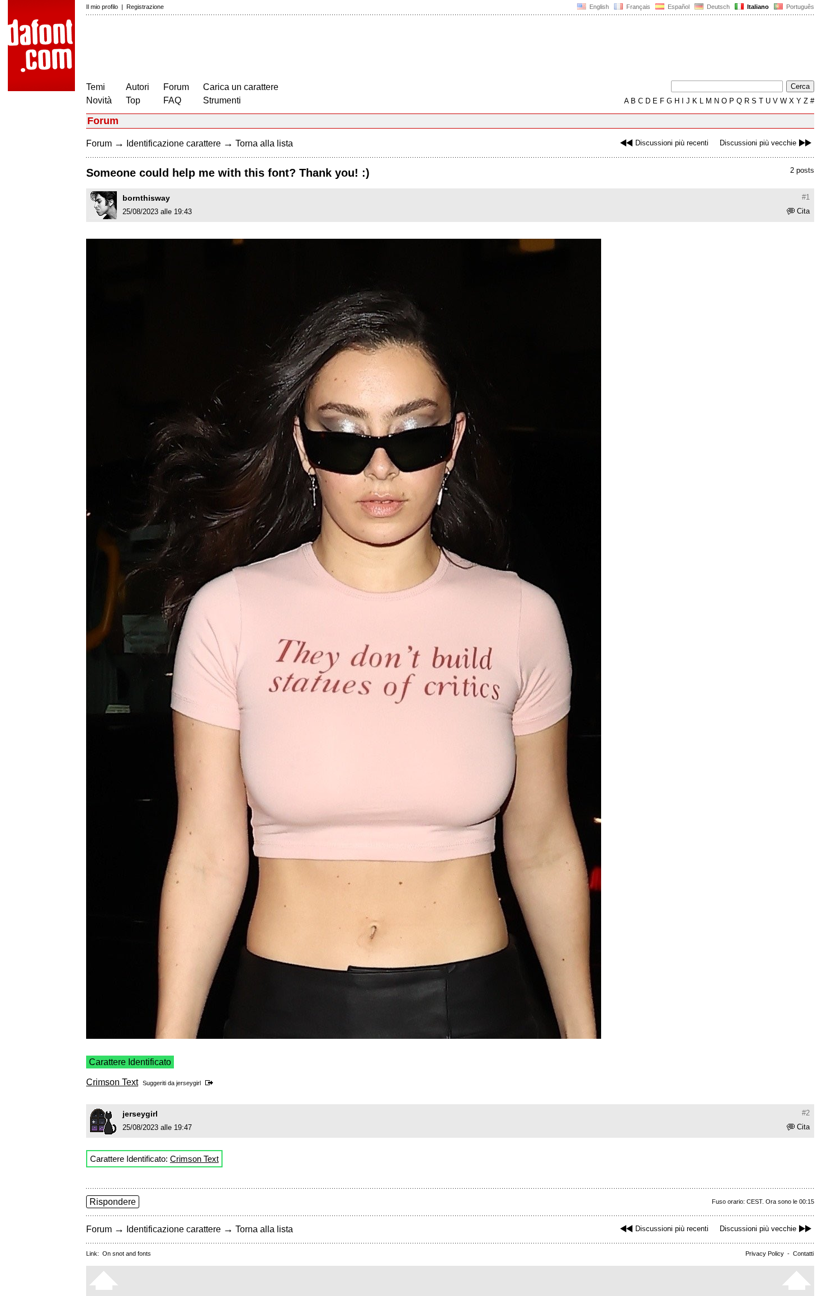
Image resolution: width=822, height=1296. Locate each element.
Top (133, 100)
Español (677, 6)
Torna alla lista (264, 143)
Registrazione (145, 6)
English (598, 6)
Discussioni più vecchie (758, 143)
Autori (137, 87)
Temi (95, 87)
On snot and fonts (126, 1253)
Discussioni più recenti (671, 143)
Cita (803, 211)
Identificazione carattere (173, 143)
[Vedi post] (211, 1083)
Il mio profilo (102, 6)
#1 (806, 197)
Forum (176, 87)
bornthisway (146, 197)
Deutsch (717, 6)
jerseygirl (188, 1083)
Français (637, 6)
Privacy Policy (764, 1253)
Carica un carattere (240, 87)
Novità (99, 100)
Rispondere (112, 1202)
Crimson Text (112, 1082)
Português (798, 6)
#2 (806, 1113)
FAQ (172, 100)
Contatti (803, 1253)
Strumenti (222, 100)
